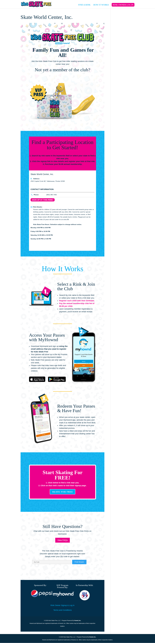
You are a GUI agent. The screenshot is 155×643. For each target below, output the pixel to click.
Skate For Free (62, 492)
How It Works (101, 5)
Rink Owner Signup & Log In (62, 605)
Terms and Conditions (62, 610)
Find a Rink (84, 5)
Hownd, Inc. (77, 620)
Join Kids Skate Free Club (62, 77)
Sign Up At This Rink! (42, 200)
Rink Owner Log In (123, 5)
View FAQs (62, 540)
